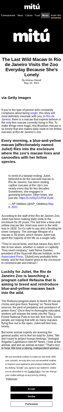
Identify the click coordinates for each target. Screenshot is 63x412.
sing (33, 113)
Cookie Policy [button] (34, 371)
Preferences (31, 404)
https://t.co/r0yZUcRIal (32, 197)
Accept (31, 389)
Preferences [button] (11, 379)
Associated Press (12, 256)
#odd (50, 197)
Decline (31, 396)
